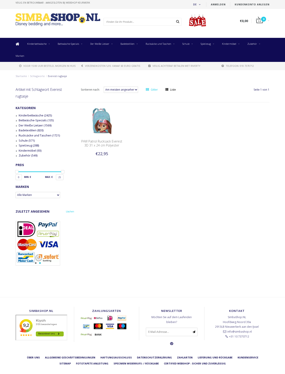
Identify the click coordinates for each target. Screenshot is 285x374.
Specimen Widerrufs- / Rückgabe (136, 363)
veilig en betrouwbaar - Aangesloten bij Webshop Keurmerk (53, 2)
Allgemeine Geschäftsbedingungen (70, 357)
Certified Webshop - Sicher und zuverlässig (195, 363)
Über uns (33, 357)
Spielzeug (206, 43)
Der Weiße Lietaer (99, 43)
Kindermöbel (229, 43)
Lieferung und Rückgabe (215, 357)
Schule (185, 43)
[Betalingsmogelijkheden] (45, 243)
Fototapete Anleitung (92, 363)
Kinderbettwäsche (37, 43)
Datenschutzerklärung (154, 357)
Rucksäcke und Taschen (158, 43)
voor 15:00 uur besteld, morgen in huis (49, 65)
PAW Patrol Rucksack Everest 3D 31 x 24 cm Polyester (101, 143)
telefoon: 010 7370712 (240, 65)
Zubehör (252, 43)
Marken (20, 55)
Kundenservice (248, 357)
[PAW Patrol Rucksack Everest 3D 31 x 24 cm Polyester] (101, 121)
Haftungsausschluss (116, 357)
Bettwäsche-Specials (68, 43)
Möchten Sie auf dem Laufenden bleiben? (171, 319)
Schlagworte (37, 76)
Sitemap (65, 363)
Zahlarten (185, 357)
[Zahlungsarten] (86, 318)
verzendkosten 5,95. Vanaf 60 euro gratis (112, 65)
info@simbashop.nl (239, 331)
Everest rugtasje (57, 76)
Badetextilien (127, 43)
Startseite (21, 76)
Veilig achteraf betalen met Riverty (176, 65)
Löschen (70, 211)
